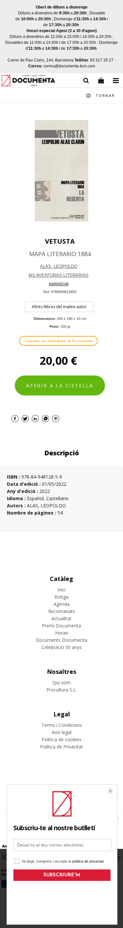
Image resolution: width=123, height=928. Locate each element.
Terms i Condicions (61, 725)
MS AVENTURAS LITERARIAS (59, 275)
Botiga (61, 597)
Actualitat (61, 618)
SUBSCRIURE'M (61, 875)
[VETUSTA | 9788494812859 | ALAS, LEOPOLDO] (61, 170)
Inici (61, 590)
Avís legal (62, 732)
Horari (61, 633)
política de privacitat (88, 861)
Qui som (61, 682)
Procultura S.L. (61, 690)
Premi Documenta (61, 625)
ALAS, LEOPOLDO (58, 266)
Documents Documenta (61, 640)
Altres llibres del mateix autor (59, 306)
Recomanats (61, 611)
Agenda (61, 604)
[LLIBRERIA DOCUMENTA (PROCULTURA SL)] (28, 81)
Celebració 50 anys (62, 647)
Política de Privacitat (61, 747)
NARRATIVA (59, 284)
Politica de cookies (61, 739)
